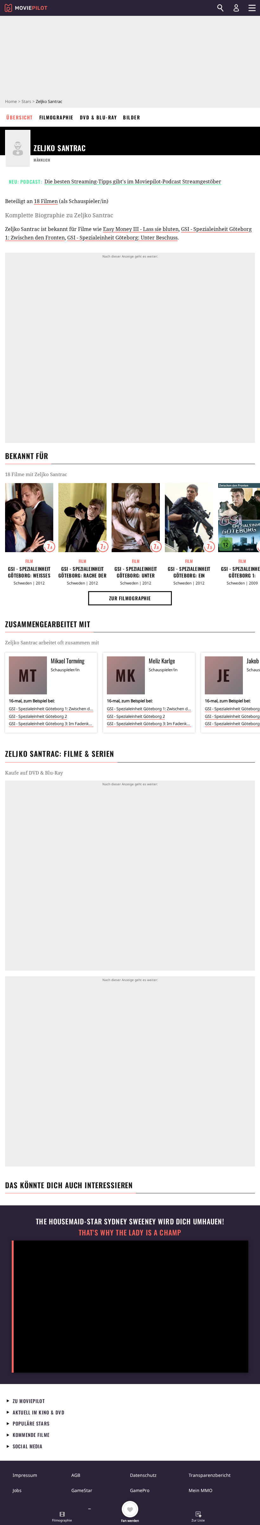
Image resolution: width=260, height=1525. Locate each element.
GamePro (139, 1490)
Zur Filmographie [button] (130, 598)
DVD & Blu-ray (98, 117)
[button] (62, 1517)
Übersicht (19, 117)
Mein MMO (200, 1490)
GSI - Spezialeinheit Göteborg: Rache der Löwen (82, 572)
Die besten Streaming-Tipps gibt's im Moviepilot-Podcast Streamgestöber (132, 181)
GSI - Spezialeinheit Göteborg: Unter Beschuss (122, 237)
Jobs (17, 1490)
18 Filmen (46, 201)
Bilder (131, 117)
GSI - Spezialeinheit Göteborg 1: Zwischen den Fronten (51, 708)
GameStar (81, 1490)
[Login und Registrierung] (236, 8)
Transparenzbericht (210, 1475)
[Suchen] (220, 8)
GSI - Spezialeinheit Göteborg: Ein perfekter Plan (189, 572)
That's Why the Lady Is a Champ (130, 1232)
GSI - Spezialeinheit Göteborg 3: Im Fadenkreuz (51, 723)
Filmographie (56, 117)
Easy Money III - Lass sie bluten (141, 229)
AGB (75, 1475)
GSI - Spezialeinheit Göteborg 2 (38, 716)
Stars (26, 101)
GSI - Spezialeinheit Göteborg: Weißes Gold (29, 572)
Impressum (25, 1475)
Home (11, 101)
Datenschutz (143, 1475)
